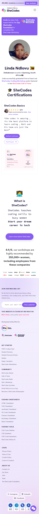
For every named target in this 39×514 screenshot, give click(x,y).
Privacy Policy (6, 451)
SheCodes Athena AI (8, 439)
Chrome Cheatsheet (8, 415)
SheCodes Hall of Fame (21, 83)
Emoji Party (5, 388)
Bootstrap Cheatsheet (9, 418)
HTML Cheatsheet (8, 403)
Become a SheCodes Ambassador (13, 391)
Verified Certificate (12, 136)
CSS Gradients (6, 433)
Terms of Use (6, 454)
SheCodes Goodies (8, 385)
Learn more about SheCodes (19, 236)
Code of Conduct (8, 460)
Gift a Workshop (7, 382)
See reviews (31, 3)
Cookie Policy (6, 457)
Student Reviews (7, 352)
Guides (4, 358)
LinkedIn (27, 494)
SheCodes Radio (7, 379)
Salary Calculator (7, 361)
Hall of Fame (6, 376)
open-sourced (24, 315)
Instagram (13, 494)
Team (3, 478)
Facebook (20, 498)
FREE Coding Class (8, 349)
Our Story (5, 472)
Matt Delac (6, 315)
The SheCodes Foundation (11, 25)
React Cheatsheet (7, 422)
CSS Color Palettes (8, 430)
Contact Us (5, 469)
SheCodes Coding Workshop (13, 81)
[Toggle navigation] (35, 10)
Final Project (10, 142)
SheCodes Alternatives (9, 364)
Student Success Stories (10, 355)
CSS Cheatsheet (7, 406)
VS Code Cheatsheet (9, 412)
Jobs (3, 475)
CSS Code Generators (9, 436)
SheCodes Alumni (7, 373)
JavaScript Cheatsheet (9, 409)
